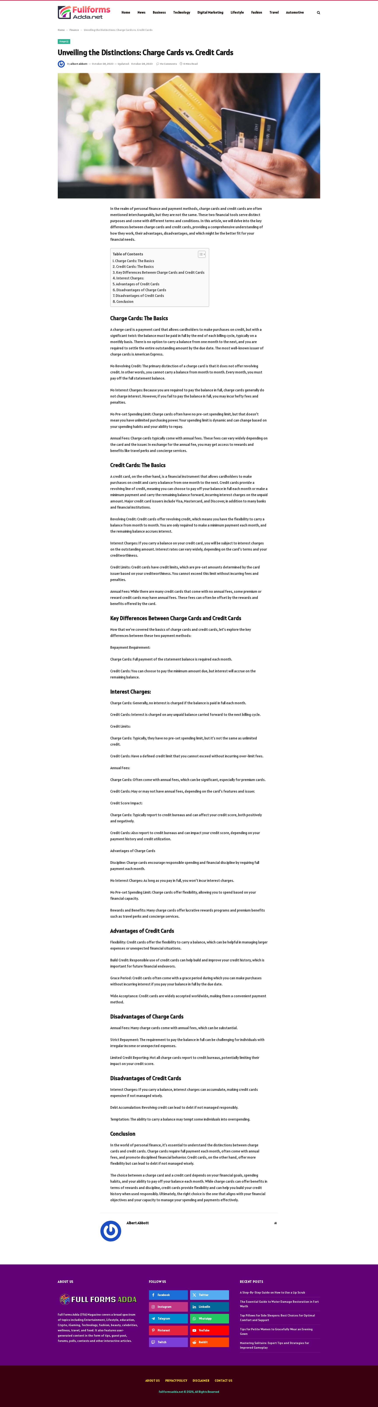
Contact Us (224, 1381)
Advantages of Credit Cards (137, 284)
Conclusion (124, 301)
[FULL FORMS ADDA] (84, 12)
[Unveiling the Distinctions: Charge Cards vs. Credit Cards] (189, 136)
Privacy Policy (176, 1381)
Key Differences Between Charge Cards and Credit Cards (160, 272)
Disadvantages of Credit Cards (140, 295)
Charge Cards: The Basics (134, 260)
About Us (152, 1381)
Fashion (256, 12)
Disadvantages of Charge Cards (141, 290)
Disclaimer (201, 1381)
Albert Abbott (79, 63)
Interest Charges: (130, 278)
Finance (74, 29)
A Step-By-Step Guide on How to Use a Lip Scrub (272, 1292)
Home (126, 12)
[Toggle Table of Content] (200, 254)
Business (159, 12)
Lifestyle (237, 12)
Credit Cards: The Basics (135, 266)
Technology (181, 12)
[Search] (318, 12)
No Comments (168, 63)
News (141, 12)
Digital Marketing (210, 12)
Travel (274, 12)
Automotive (295, 12)
